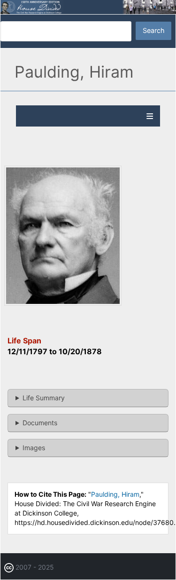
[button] (63, 303)
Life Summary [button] (44, 398)
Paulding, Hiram (115, 494)
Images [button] (34, 448)
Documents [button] (40, 423)
